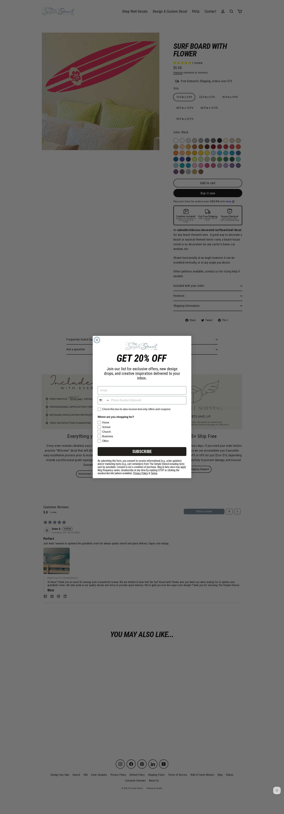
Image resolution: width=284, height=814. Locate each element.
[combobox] (104, 400)
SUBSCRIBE (142, 451)
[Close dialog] (97, 340)
